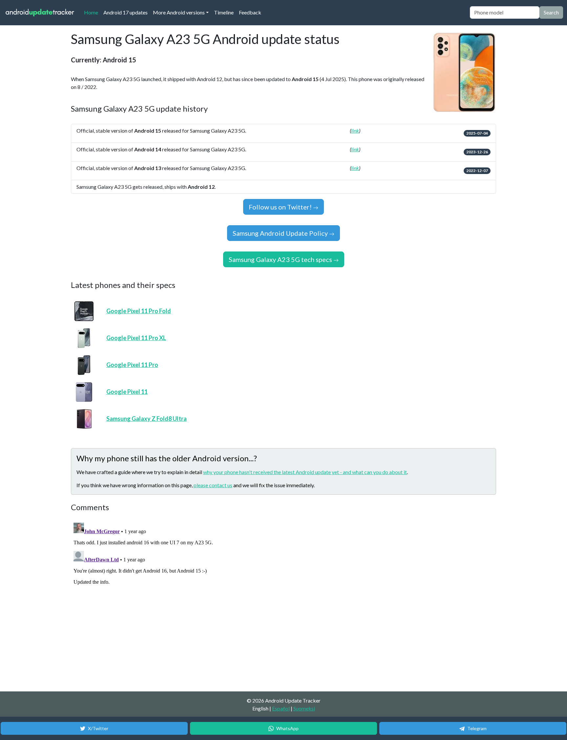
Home (92, 12)
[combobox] (504, 12)
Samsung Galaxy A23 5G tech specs (281, 259)
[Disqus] (194, 602)
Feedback (250, 12)
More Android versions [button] (179, 12)
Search (551, 12)
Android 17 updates (125, 12)
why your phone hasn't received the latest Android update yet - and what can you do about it (305, 472)
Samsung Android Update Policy (281, 233)
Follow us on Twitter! (281, 207)
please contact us (213, 485)
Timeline (224, 12)
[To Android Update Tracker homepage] (40, 12)
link (355, 130)
